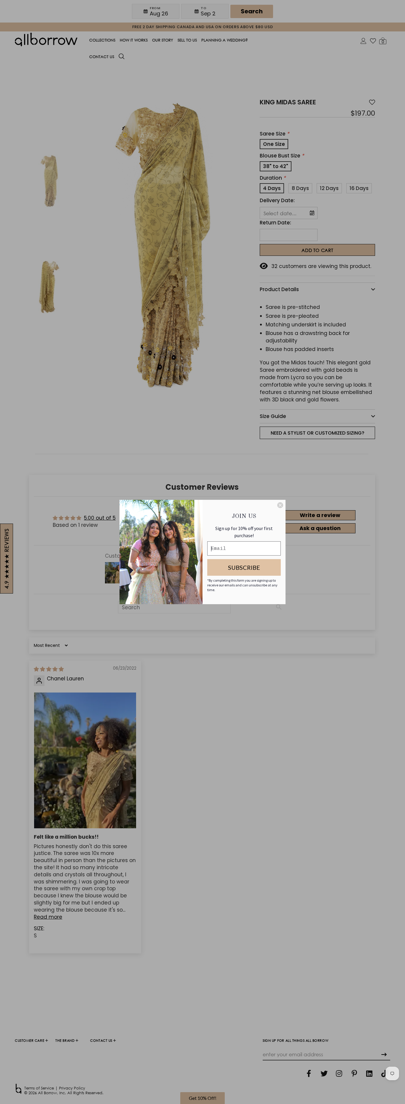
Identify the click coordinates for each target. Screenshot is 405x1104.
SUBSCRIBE (244, 567)
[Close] (280, 505)
